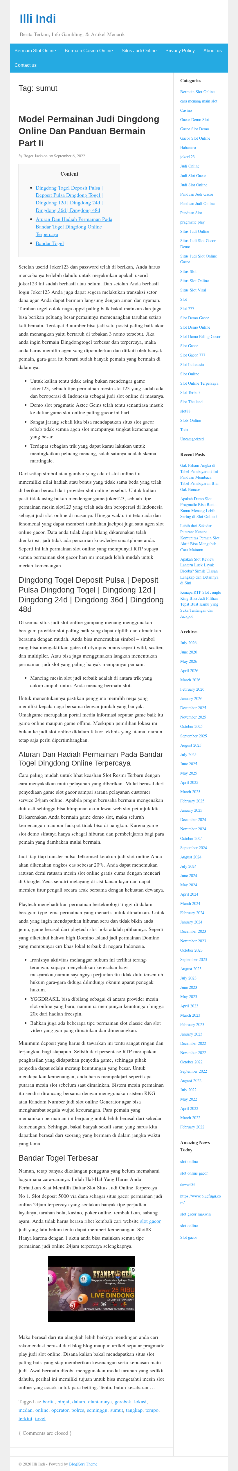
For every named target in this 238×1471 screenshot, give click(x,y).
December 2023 (193, 931)
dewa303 (187, 1184)
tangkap (134, 1409)
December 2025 (193, 707)
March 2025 (190, 791)
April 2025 (189, 782)
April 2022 (189, 1108)
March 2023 (190, 1015)
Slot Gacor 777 (192, 355)
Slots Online (190, 420)
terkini (25, 1418)
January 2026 (191, 698)
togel (40, 1418)
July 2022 (188, 1089)
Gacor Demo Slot (194, 119)
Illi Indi (38, 18)
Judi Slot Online (193, 185)
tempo (151, 1409)
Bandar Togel (50, 243)
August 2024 (190, 857)
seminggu (97, 1409)
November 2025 (193, 717)
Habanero (188, 147)
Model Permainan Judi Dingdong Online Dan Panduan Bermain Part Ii (89, 131)
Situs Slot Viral (193, 290)
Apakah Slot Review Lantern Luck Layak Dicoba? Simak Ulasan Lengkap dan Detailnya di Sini (199, 571)
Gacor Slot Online (195, 138)
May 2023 (188, 996)
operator (59, 1409)
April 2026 (189, 670)
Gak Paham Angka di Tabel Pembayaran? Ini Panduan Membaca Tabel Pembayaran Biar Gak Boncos (199, 477)
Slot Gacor (189, 345)
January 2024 (191, 922)
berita (49, 1401)
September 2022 (193, 1071)
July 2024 (188, 866)
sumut (116, 1409)
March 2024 (190, 903)
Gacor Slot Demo (194, 129)
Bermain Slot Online (35, 50)
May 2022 (188, 1099)
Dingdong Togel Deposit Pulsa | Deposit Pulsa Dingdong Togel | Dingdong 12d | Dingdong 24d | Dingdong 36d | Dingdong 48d (69, 198)
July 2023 (188, 978)
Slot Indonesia (192, 364)
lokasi (140, 1401)
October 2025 (191, 726)
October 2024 (191, 838)
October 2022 (191, 1062)
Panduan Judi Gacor (196, 194)
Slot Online (189, 374)
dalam (78, 1401)
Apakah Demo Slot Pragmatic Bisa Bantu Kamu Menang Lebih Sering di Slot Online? (198, 507)
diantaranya (100, 1401)
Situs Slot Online (194, 280)
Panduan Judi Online (197, 203)
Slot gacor (188, 1237)
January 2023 (191, 1034)
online (41, 1409)
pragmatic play (192, 222)
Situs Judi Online (139, 50)
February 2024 (192, 912)
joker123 (187, 156)
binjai (63, 1401)
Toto (184, 429)
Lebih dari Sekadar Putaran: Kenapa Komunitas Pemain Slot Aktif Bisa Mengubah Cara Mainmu (199, 537)
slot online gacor (194, 1173)
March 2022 (190, 1117)
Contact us (26, 65)
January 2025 (191, 810)
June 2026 (188, 652)
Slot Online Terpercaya (199, 383)
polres (77, 1409)
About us (212, 50)
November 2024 (193, 828)
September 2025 (193, 736)
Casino (186, 110)
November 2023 (193, 941)
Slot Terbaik (190, 392)
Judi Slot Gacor (193, 175)
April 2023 (189, 1006)
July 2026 (188, 642)
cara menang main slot (198, 101)
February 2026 (192, 689)
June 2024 (188, 875)
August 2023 (190, 968)
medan (26, 1409)
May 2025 (188, 773)
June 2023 (188, 987)
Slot (183, 299)
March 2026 (190, 680)
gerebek (123, 1401)
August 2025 (190, 745)
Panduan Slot (191, 212)
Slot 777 (187, 308)
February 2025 (192, 801)
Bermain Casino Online (89, 50)
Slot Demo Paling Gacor (200, 336)
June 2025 (188, 763)
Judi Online (189, 166)
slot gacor (150, 1220)
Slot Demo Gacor (194, 318)
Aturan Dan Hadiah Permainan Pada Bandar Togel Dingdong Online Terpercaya (74, 226)
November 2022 (193, 1052)
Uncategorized (192, 439)
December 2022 (193, 1043)
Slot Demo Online (195, 327)
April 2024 (189, 894)
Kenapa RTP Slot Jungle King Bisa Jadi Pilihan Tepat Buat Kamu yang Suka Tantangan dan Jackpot (200, 604)
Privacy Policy (180, 50)
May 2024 (188, 884)
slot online (189, 1161)
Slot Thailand (191, 401)
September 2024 (193, 847)
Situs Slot (188, 271)
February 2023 (192, 1024)
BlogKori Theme (83, 1464)
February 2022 (192, 1127)
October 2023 (191, 950)
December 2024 (193, 819)
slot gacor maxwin (195, 1214)
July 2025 (188, 754)
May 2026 (188, 661)
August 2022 (190, 1080)
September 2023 (193, 959)
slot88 (185, 411)
